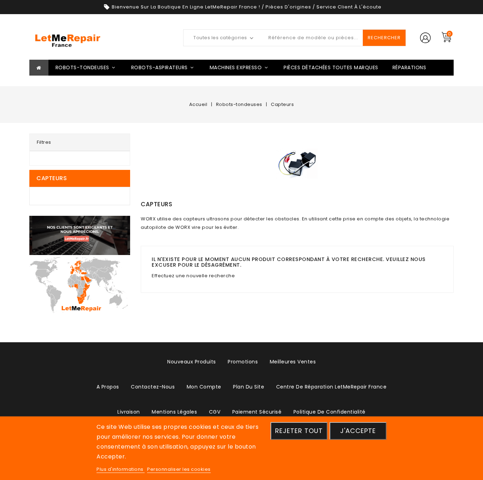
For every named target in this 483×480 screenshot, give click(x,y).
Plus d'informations (121, 469)
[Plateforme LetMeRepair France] (79, 235)
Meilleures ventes (293, 361)
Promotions (243, 361)
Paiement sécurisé (257, 411)
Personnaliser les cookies (179, 469)
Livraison (128, 411)
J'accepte (358, 430)
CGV (215, 411)
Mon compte (204, 386)
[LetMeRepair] (79, 284)
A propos (108, 386)
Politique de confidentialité (329, 411)
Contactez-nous (153, 386)
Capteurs (51, 178)
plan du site (248, 386)
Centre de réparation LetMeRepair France (331, 386)
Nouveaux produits (191, 361)
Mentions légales (174, 411)
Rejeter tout (299, 430)
